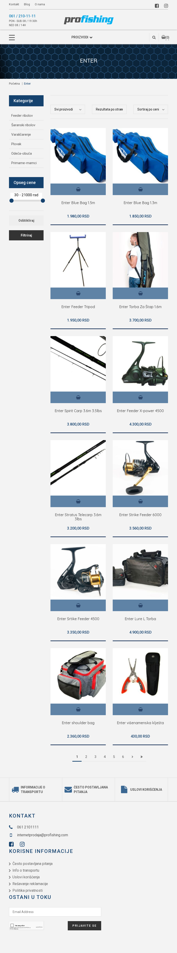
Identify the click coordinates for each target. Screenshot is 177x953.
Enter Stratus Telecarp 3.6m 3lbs (78, 517)
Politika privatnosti (27, 890)
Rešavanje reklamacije (30, 884)
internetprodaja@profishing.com (42, 835)
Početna (14, 83)
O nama (40, 4)
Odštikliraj (26, 220)
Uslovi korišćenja (146, 789)
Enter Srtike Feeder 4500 (78, 619)
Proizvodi (79, 37)
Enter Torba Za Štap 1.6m (140, 307)
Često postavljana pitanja (91, 789)
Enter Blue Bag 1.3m (140, 203)
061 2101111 (28, 827)
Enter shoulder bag (78, 723)
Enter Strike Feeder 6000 (140, 515)
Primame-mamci (24, 163)
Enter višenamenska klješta (140, 723)
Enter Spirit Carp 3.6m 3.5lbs (78, 411)
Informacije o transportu (33, 789)
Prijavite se (84, 925)
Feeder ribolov (22, 115)
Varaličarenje (21, 134)
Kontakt (14, 4)
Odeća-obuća (21, 153)
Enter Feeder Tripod (78, 307)
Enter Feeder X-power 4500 (140, 411)
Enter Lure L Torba (140, 619)
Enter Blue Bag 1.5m (78, 203)
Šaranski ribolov (23, 125)
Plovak (16, 144)
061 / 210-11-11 (22, 16)
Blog (27, 4)
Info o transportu (25, 870)
